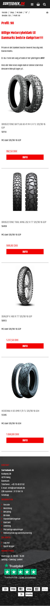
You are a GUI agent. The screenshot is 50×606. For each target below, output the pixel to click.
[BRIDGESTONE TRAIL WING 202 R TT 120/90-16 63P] (25, 194)
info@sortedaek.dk (16, 488)
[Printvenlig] (47, 12)
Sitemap (5, 495)
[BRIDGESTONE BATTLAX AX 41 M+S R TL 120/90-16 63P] (25, 96)
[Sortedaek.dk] (14, 4)
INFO (25, 157)
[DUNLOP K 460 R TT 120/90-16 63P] (25, 289)
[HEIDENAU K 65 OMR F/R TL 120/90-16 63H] (25, 383)
